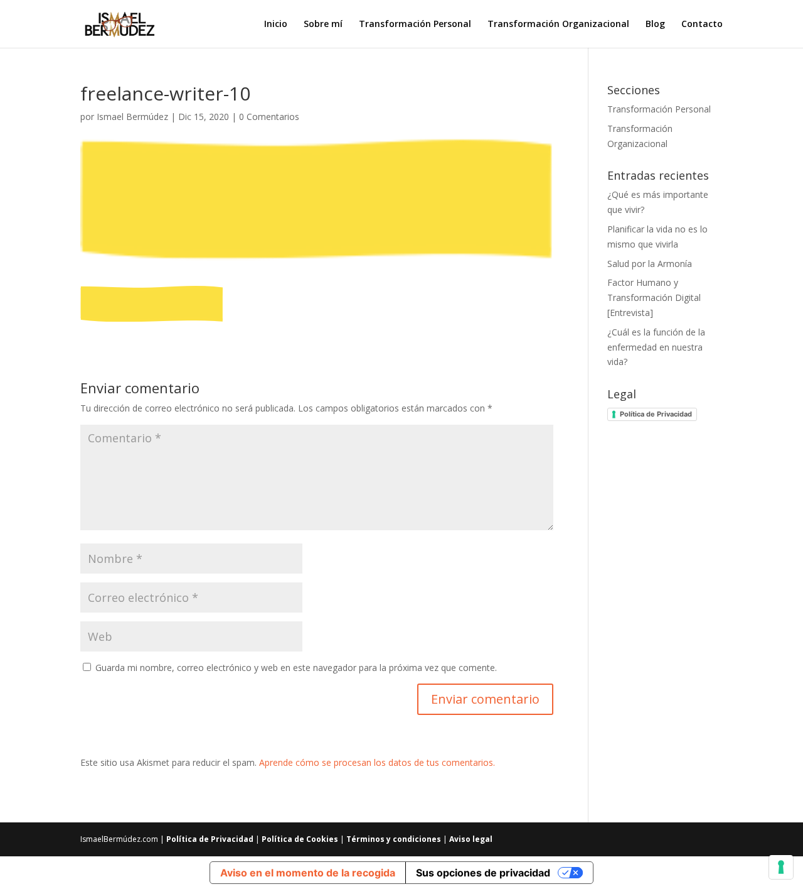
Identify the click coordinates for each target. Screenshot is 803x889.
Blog (655, 24)
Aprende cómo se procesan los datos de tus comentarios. (377, 762)
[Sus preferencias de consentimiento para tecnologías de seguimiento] (781, 867)
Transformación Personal (415, 24)
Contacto (702, 24)
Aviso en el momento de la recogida (307, 872)
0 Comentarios (269, 117)
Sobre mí (323, 24)
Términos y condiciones (394, 839)
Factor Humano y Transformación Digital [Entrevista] (654, 297)
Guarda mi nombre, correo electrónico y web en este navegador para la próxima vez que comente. (296, 668)
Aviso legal (470, 839)
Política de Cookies (301, 839)
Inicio (275, 24)
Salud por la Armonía (649, 264)
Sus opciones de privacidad (483, 872)
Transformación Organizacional (558, 24)
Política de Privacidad (656, 414)
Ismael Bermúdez (132, 117)
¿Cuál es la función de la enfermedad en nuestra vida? (656, 347)
